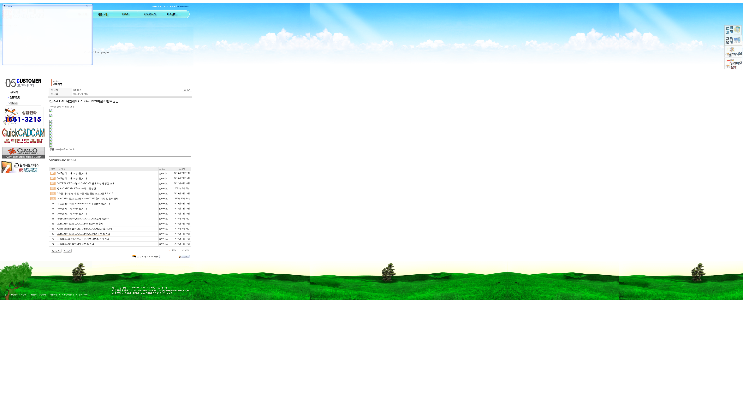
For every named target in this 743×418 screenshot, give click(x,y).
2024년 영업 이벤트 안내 (61, 106)
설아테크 (77, 90)
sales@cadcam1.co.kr (65, 149)
